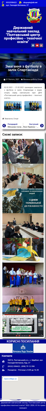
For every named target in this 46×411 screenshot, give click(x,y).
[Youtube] (37, 45)
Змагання (9, 119)
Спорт (15, 119)
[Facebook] (33, 45)
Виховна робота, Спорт (32, 79)
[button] (22, 50)
